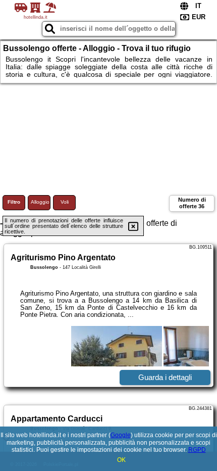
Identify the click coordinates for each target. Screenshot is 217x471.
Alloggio (40, 202)
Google (121, 435)
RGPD (197, 449)
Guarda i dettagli (165, 377)
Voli (65, 202)
